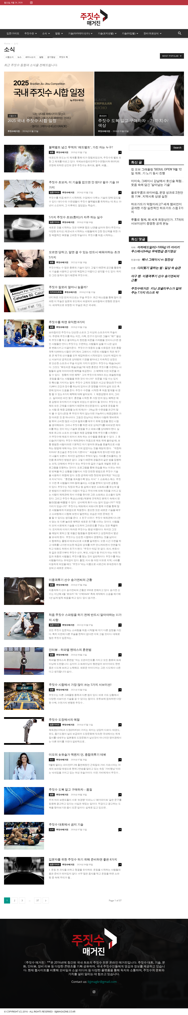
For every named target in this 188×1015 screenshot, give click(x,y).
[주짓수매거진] (94, 17)
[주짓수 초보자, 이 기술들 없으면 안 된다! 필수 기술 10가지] (24, 193)
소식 (44, 33)
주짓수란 (29, 33)
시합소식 (10, 57)
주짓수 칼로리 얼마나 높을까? (68, 287)
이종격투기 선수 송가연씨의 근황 (70, 579)
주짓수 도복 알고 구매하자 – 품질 (70, 789)
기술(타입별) (128, 33)
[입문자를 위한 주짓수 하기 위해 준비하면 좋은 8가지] (24, 871)
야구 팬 (136, 276)
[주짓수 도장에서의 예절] (24, 731)
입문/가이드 (13, 33)
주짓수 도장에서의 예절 (64, 719)
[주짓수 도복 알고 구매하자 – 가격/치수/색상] (139, 110)
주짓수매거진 (14, 131)
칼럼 (57, 33)
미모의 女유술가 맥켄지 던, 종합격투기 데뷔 (77, 754)
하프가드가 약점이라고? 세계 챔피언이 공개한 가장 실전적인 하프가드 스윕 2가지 (157, 208)
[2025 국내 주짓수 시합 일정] (49, 105)
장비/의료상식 (151, 33)
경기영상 (51, 57)
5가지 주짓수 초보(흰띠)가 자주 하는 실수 (76, 217)
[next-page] (46, 900)
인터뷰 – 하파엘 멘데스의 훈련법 (70, 649)
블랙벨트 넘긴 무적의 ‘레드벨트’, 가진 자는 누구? (81, 147)
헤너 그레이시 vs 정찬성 (157, 259)
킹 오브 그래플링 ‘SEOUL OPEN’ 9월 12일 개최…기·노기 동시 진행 (156, 171)
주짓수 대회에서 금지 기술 (66, 824)
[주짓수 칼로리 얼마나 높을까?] (24, 298)
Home (7, 43)
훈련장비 (103, 116)
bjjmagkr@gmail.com (102, 982)
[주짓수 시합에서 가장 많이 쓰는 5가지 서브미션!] (24, 696)
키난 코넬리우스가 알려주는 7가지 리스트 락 (156, 290)
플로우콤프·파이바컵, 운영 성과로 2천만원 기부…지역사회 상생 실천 (157, 194)
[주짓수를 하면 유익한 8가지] (24, 333)
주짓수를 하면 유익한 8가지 (67, 322)
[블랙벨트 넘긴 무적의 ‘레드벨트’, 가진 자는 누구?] (24, 158)
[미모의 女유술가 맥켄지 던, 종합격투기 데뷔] (24, 766)
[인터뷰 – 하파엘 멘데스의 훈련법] (24, 661)
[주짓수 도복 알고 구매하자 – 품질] (24, 801)
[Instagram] (31, 2)
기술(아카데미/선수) (79, 33)
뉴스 (19, 57)
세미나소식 (30, 57)
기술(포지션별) (106, 33)
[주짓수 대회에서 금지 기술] (24, 836)
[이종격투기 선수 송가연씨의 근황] (24, 591)
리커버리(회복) (56, 292)
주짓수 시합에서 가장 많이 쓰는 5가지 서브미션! (80, 684)
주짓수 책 (63, 57)
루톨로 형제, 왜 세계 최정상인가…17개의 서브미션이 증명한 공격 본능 (157, 221)
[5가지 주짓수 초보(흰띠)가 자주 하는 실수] (24, 228)
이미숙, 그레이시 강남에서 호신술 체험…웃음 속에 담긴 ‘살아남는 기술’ (157, 183)
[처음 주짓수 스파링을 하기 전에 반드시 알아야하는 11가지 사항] (24, 626)
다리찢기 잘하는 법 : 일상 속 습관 (159, 268)
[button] (179, 34)
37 (37, 900)
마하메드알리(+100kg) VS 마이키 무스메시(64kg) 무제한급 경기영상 (155, 249)
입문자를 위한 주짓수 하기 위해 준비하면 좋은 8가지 (83, 859)
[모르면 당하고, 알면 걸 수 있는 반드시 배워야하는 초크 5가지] (24, 263)
